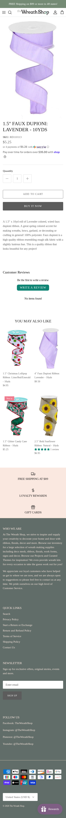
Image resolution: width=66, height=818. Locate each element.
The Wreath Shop (17, 806)
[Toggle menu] (4, 12)
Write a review (33, 287)
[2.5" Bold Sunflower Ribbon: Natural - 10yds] (48, 416)
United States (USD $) (18, 797)
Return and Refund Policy (17, 630)
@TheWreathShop (23, 737)
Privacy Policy (11, 619)
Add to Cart (33, 194)
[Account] (54, 12)
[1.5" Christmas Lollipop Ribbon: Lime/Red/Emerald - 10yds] (17, 348)
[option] (33, 68)
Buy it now (33, 206)
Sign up (12, 695)
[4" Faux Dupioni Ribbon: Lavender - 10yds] (48, 348)
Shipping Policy (11, 641)
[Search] (11, 12)
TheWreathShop (24, 723)
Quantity (8, 171)
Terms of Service (12, 636)
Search (6, 613)
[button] (33, 147)
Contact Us (9, 647)
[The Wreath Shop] (33, 12)
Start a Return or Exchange (17, 625)
